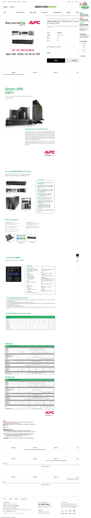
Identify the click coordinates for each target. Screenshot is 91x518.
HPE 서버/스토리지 (20, 12)
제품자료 (14, 1)
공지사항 (4, 1)
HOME (46, 15)
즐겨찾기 (62, 513)
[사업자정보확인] (16, 505)
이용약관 (16, 498)
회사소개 (4, 498)
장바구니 (75, 60)
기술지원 (69, 12)
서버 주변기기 (45, 12)
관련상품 (35, 72)
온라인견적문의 (83, 43)
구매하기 (56, 60)
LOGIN (69, 1)
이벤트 (77, 12)
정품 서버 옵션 (33, 12)
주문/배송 (74, 513)
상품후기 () (56, 72)
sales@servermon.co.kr (11, 511)
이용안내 (10, 498)
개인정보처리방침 (24, 498)
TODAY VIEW (82, 56)
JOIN (73, 1)
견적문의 (18, 1)
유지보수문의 (24, 1)
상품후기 (70, 513)
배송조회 (84, 49)
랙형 (57, 15)
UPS (55, 15)
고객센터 (84, 51)
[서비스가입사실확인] (72, 507)
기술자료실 (9, 1)
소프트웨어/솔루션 (57, 12)
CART (76, 1)
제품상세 (13, 72)
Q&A (77, 72)
